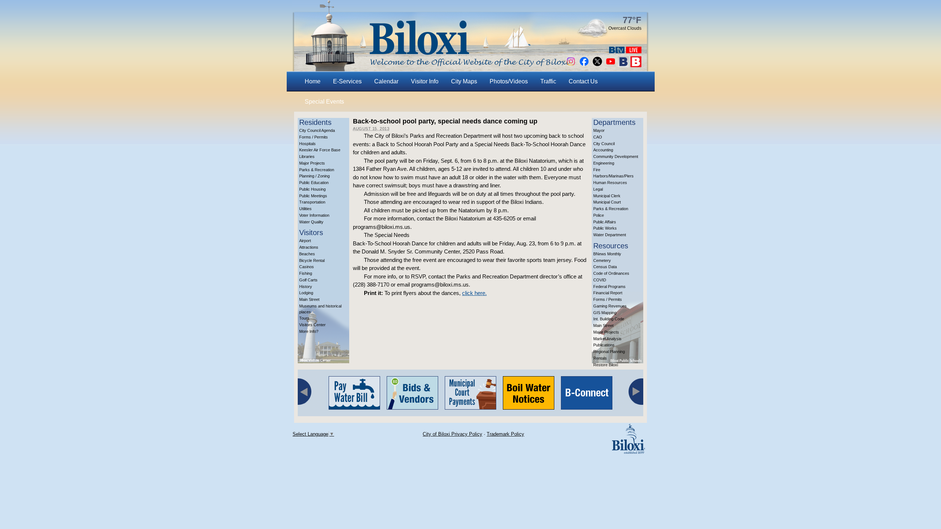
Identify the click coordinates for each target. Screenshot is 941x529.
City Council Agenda (317, 130)
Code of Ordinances (611, 273)
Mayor (599, 130)
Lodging (306, 293)
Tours (304, 318)
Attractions (308, 247)
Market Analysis (607, 339)
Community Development (615, 156)
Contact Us (583, 81)
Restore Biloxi (605, 365)
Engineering (603, 163)
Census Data (605, 266)
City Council (604, 143)
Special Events (324, 101)
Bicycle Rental (312, 260)
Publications (604, 345)
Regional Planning (609, 351)
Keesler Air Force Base (319, 150)
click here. (474, 293)
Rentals (600, 358)
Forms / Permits (313, 137)
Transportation (312, 202)
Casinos (306, 266)
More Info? (308, 331)
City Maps (464, 81)
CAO (597, 137)
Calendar (386, 81)
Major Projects (312, 163)
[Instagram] (571, 65)
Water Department (609, 235)
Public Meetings (313, 196)
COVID (599, 280)
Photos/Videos (509, 81)
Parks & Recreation (316, 170)
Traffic (548, 81)
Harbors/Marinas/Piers (613, 176)
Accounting (603, 150)
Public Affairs (604, 222)
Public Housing (312, 189)
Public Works (605, 228)
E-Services (347, 81)
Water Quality (311, 222)
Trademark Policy (505, 434)
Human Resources (610, 182)
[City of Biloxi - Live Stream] (633, 51)
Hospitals (307, 143)
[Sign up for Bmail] (623, 65)
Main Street (309, 299)
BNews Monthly (607, 254)
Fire (596, 170)
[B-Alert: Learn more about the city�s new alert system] (635, 65)
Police (598, 215)
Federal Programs (609, 286)
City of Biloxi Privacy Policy (452, 434)
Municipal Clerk (606, 196)
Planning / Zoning (314, 176)
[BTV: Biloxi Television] (617, 51)
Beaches (307, 254)
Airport (305, 240)
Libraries (307, 156)
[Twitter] (597, 65)
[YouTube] (610, 65)
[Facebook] (584, 65)
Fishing (305, 273)
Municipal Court (607, 202)
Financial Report (607, 293)
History (305, 286)
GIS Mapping (604, 312)
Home (313, 81)
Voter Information (314, 215)
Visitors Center (312, 325)
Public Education (314, 182)
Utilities (305, 208)
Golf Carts (308, 280)
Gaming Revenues (610, 306)
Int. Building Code (608, 319)
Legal (598, 189)
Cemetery (602, 260)
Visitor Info (425, 81)
